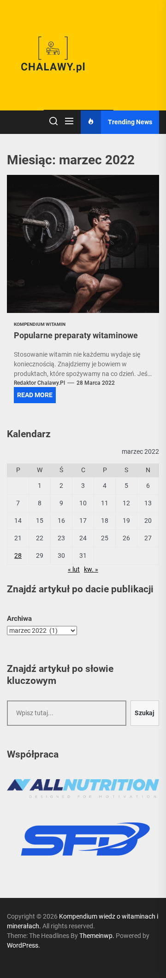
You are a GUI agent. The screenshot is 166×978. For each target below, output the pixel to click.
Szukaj (144, 713)
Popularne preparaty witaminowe (76, 335)
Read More (35, 395)
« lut (74, 569)
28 (18, 555)
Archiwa (19, 618)
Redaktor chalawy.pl (39, 383)
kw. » (91, 569)
